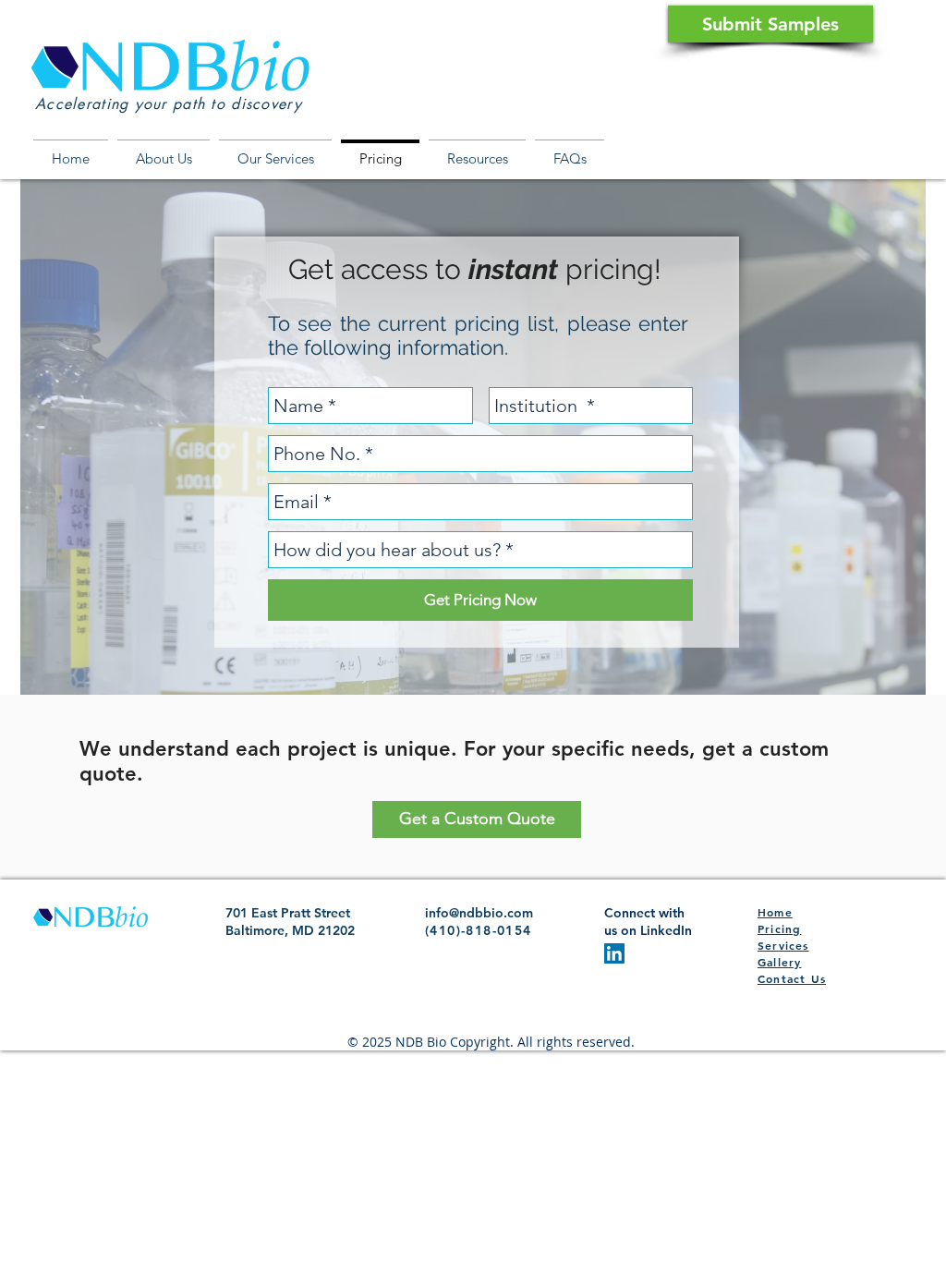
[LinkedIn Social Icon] (614, 953)
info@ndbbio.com (479, 912)
